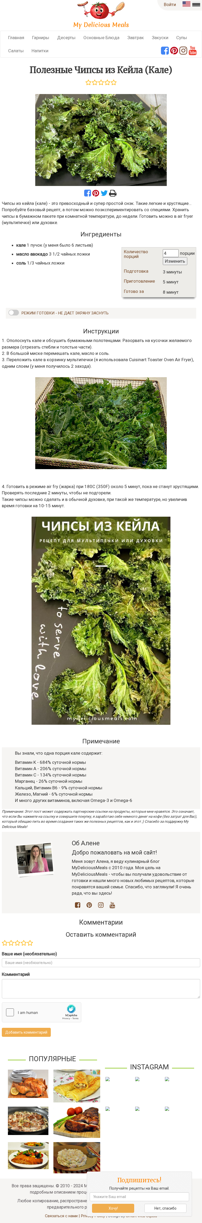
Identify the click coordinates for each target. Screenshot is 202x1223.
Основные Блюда (101, 37)
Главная (16, 37)
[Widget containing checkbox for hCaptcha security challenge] (41, 1012)
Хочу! (113, 1208)
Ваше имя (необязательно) (29, 953)
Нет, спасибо (165, 1208)
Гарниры (40, 37)
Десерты (66, 37)
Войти (170, 4)
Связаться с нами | (63, 1216)
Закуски (160, 37)
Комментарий (16, 974)
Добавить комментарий (26, 1032)
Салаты (16, 50)
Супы (181, 37)
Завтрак (135, 37)
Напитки (40, 50)
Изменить (175, 261)
